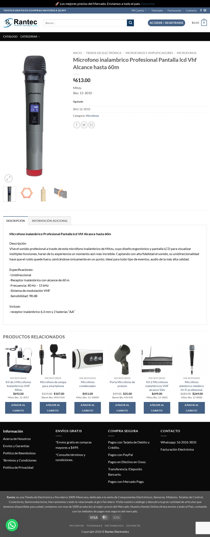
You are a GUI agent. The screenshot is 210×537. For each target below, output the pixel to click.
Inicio (77, 53)
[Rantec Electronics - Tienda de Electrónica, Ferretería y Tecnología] (20, 23)
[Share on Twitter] (84, 124)
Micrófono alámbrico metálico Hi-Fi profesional (191, 385)
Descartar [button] (148, 4)
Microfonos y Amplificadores (149, 53)
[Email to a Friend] (91, 124)
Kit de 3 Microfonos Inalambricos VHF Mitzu (18, 385)
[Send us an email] (205, 10)
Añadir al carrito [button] (18, 408)
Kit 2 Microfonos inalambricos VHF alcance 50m (157, 385)
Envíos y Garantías (16, 446)
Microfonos (186, 53)
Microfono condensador (87, 384)
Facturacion (174, 10)
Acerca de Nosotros (17, 439)
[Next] (60, 116)
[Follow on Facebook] (201, 10)
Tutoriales (157, 10)
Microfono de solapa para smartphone (53, 384)
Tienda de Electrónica (103, 53)
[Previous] (9, 116)
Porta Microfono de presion (122, 384)
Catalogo (10, 36)
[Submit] (130, 22)
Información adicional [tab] (50, 220)
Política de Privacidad (18, 467)
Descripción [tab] (15, 220)
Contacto (191, 10)
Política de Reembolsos (19, 453)
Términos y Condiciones (20, 460)
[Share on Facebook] (76, 124)
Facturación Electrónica (177, 449)
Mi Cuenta (138, 10)
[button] (166, 22)
